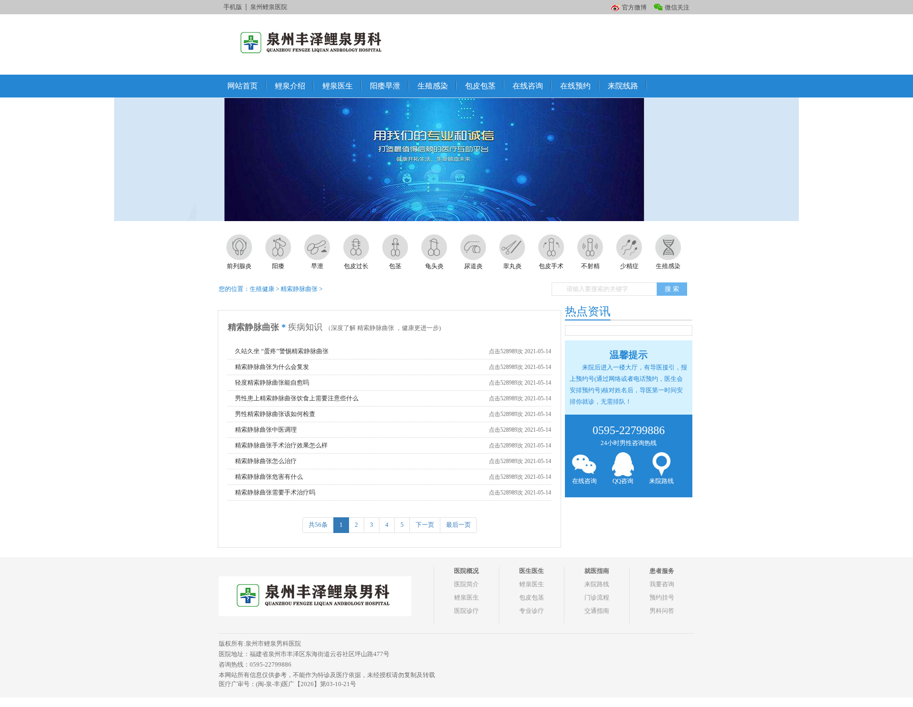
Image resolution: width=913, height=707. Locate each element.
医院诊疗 (466, 610)
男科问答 (662, 610)
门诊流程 (596, 597)
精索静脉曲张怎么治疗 (266, 461)
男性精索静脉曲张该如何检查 (275, 413)
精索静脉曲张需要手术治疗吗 (275, 492)
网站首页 (242, 86)
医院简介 (466, 584)
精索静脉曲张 (299, 288)
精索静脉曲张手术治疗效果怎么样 (281, 445)
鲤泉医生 (337, 86)
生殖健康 (262, 288)
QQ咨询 (622, 480)
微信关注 (677, 7)
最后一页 (458, 524)
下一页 (425, 524)
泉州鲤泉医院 (268, 6)
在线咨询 (528, 86)
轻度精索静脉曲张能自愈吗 (272, 382)
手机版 (232, 6)
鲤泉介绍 (290, 86)
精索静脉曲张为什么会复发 (272, 366)
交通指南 (596, 610)
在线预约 (575, 86)
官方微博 (634, 7)
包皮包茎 (480, 86)
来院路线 (661, 480)
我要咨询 (662, 584)
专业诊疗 (531, 610)
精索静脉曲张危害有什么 (269, 476)
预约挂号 (662, 597)
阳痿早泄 (385, 86)
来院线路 (623, 86)
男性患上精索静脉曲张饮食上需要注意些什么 (297, 398)
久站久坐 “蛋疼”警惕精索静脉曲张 (282, 351)
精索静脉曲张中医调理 (266, 429)
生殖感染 (433, 86)
